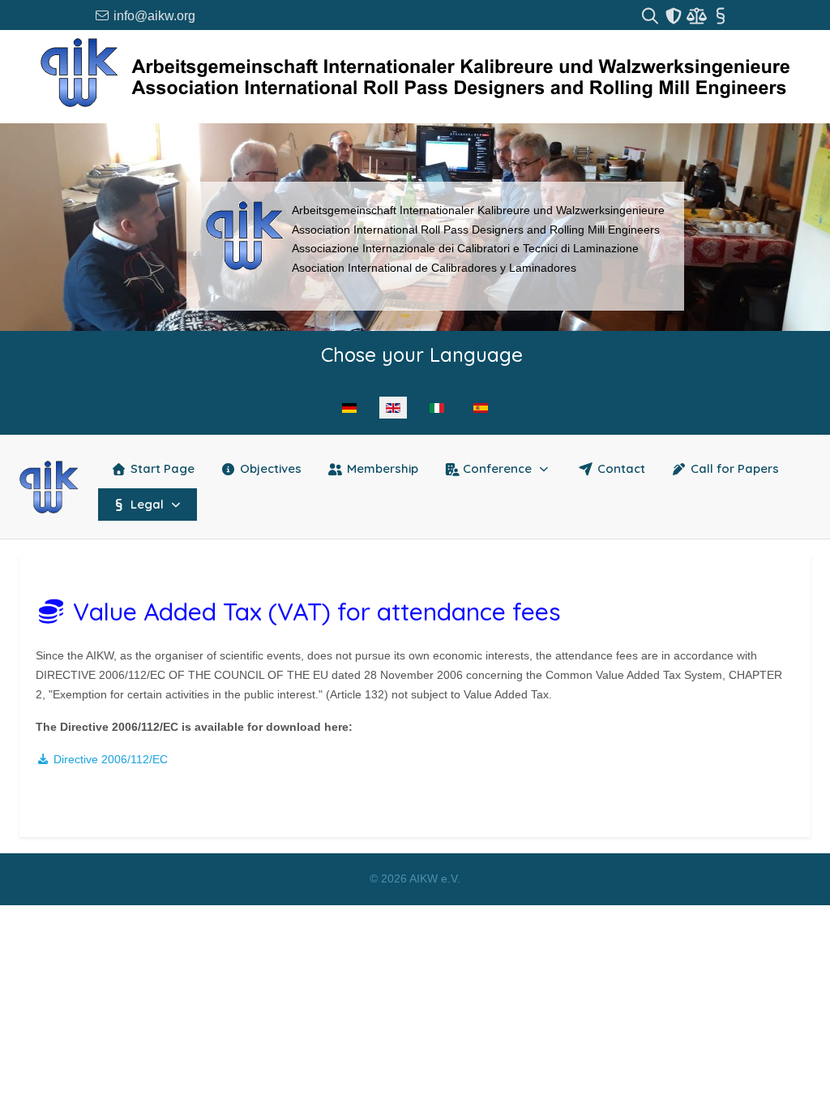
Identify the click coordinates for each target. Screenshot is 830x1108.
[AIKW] (49, 487)
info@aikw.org (152, 16)
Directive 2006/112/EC (109, 759)
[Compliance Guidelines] (698, 16)
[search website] (651, 16)
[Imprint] (720, 16)
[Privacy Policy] (675, 16)
